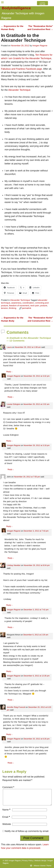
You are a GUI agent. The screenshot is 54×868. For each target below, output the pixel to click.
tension (4, 308)
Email (6, 817)
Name (6, 809)
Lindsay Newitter (14, 565)
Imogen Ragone (13, 376)
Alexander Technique (19, 90)
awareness (16, 303)
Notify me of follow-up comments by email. (27, 831)
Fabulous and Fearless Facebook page (21, 69)
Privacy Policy (27, 861)
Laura (9, 347)
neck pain (34, 305)
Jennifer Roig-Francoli (16, 707)
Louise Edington (13, 404)
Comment (8, 787)
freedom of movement (19, 305)
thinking (12, 308)
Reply (9, 372)
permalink (26, 308)
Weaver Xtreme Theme (42, 866)
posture (43, 305)
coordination (28, 303)
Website (6, 824)
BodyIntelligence (16, 8)
